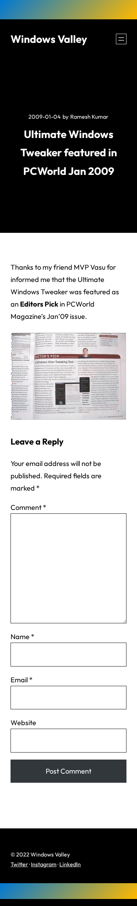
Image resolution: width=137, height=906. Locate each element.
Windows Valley (49, 39)
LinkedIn (70, 864)
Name (22, 636)
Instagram (44, 864)
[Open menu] (121, 39)
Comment (28, 507)
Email (22, 679)
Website (23, 722)
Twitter (19, 864)
